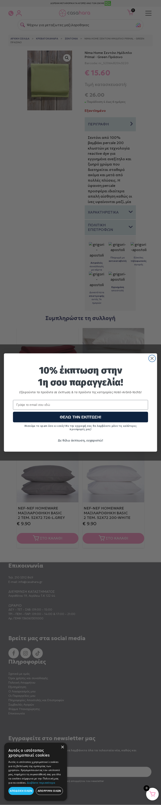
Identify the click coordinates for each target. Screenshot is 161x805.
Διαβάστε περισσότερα (41, 782)
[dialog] (35, 772)
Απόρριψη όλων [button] (49, 791)
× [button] (62, 747)
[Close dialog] (152, 358)
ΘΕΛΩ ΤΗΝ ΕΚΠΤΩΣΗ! (80, 417)
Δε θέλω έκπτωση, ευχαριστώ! (80, 440)
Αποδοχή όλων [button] (21, 791)
